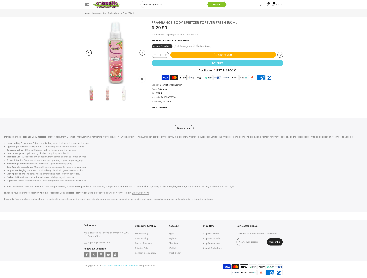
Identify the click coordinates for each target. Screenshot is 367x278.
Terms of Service (143, 243)
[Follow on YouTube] (108, 255)
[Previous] (89, 53)
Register (173, 238)
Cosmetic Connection (171, 84)
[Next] (142, 53)
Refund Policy (141, 233)
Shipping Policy (142, 248)
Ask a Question (159, 107)
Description (183, 128)
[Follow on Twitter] (94, 255)
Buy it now (217, 63)
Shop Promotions (211, 243)
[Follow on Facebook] (87, 255)
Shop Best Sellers (211, 233)
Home (87, 13)
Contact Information (145, 253)
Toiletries (162, 89)
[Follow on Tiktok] (115, 255)
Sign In (172, 233)
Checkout (174, 243)
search (216, 4)
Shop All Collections (212, 248)
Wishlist (172, 248)
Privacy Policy (141, 238)
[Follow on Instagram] (101, 255)
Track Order (175, 253)
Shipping (169, 34)
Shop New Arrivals (211, 238)
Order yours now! (140, 192)
